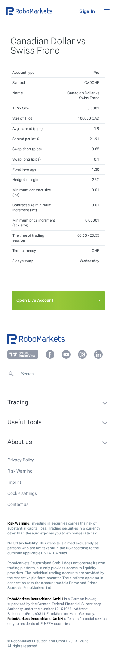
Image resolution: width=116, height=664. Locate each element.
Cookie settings (22, 493)
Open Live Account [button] (34, 300)
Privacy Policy (20, 459)
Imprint (14, 482)
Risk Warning (19, 470)
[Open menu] (106, 11)
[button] (41, 11)
